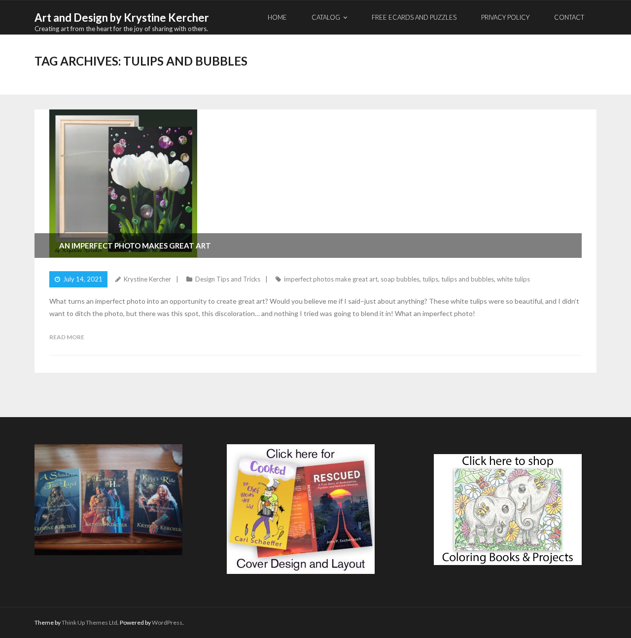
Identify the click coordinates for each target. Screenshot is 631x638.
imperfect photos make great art (331, 279)
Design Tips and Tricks (227, 279)
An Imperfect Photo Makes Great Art (135, 245)
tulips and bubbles (467, 279)
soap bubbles (400, 279)
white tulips (513, 279)
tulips (430, 279)
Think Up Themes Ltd (89, 622)
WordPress (167, 622)
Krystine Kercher (147, 279)
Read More (66, 337)
